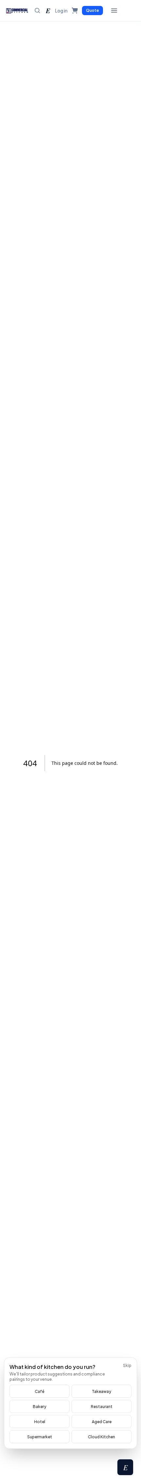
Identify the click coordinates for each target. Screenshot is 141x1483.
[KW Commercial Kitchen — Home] (17, 10)
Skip (127, 1365)
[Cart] (74, 10)
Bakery (39, 1406)
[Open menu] (114, 10)
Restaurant (101, 1406)
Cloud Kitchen (101, 1436)
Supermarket (39, 1436)
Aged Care (101, 1421)
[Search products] (37, 10)
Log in (61, 10)
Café (39, 1391)
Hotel (39, 1421)
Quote (92, 10)
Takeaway (101, 1391)
